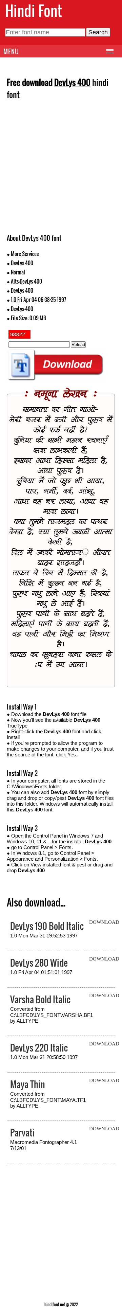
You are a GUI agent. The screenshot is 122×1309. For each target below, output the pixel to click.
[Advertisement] (61, 169)
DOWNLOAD (104, 922)
